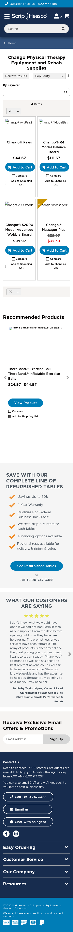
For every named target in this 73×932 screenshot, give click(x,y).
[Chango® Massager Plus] (54, 210)
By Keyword (11, 85)
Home (12, 43)
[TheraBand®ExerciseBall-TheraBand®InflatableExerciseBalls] (36, 346)
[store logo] (29, 16)
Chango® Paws (19, 142)
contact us (22, 767)
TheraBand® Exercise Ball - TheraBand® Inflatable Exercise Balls (34, 373)
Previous (5, 377)
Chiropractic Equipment (44, 905)
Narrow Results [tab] (16, 75)
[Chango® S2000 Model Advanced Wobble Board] (19, 210)
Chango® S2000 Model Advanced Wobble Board (19, 229)
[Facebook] (6, 834)
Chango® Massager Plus (53, 227)
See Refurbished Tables (36, 566)
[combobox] (36, 28)
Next (67, 377)
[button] (19, 176)
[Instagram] (16, 834)
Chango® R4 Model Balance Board (54, 147)
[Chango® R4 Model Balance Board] (54, 128)
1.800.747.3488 (46, 3)
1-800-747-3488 (40, 580)
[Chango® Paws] (19, 128)
